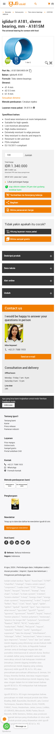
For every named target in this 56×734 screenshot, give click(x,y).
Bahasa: (18, 552)
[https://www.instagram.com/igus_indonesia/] (12, 542)
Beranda (8, 12)
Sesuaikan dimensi (11, 97)
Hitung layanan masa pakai (21, 232)
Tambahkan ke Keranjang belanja (24, 196)
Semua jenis (19, 12)
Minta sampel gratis (18, 240)
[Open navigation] (4, 3)
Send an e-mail (28, 356)
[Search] (35, 3)
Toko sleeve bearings (35, 12)
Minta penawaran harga (20, 211)
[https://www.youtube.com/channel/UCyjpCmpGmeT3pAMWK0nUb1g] (23, 542)
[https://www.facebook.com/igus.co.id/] (6, 542)
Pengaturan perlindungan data (17, 575)
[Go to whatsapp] (6, 726)
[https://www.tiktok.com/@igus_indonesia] (28, 542)
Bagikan (13, 203)
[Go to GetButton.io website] (6, 731)
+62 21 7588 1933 (17, 349)
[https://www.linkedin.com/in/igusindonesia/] (17, 542)
